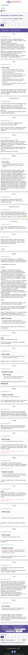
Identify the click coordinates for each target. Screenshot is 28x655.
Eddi (14, 61)
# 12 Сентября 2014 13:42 (5, 565)
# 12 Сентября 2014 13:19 (5, 335)
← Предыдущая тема (5, 20)
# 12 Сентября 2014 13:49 (5, 579)
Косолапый (14, 221)
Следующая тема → (14, 20)
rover (14, 406)
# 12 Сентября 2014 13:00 (5, 64)
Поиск (18, 648)
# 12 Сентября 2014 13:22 (5, 368)
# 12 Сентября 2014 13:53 (5, 602)
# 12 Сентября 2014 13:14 (5, 256)
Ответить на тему (15, 30)
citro (14, 576)
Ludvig (14, 420)
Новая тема (5, 30)
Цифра (14, 253)
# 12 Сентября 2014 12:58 (5, 36)
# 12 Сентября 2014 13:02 (5, 101)
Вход (4, 8)
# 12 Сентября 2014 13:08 (5, 158)
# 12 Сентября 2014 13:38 (5, 531)
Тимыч (14, 234)
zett (14, 34)
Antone (14, 135)
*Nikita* (14, 194)
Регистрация (6, 5)
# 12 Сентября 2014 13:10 (5, 224)
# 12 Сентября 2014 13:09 (5, 209)
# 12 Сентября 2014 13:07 (5, 137)
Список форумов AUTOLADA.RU (7, 18)
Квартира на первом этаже (12, 15)
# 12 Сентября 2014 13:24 (5, 391)
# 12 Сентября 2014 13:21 (5, 351)
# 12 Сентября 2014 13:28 (5, 423)
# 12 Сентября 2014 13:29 (5, 436)
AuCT (14, 348)
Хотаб (14, 117)
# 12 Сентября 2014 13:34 (5, 489)
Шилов (14, 600)
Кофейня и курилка (18, 18)
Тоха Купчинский (14, 98)
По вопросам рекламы (11, 648)
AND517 (14, 156)
